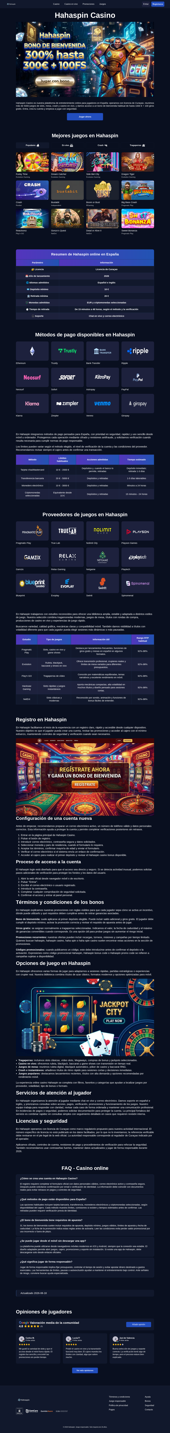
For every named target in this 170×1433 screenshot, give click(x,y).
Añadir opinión (138, 1324)
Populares (30, 145)
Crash (100, 145)
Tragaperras (135, 145)
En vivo (65, 145)
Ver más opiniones (85, 1370)
